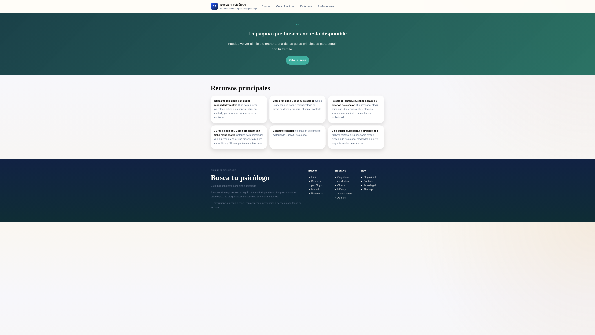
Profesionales (326, 6)
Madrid (315, 189)
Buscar (266, 6)
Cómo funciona (285, 6)
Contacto (368, 181)
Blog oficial (370, 177)
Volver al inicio (297, 60)
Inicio (314, 177)
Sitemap (368, 189)
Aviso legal (370, 185)
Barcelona (317, 193)
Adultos (341, 197)
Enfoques (306, 6)
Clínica (341, 185)
